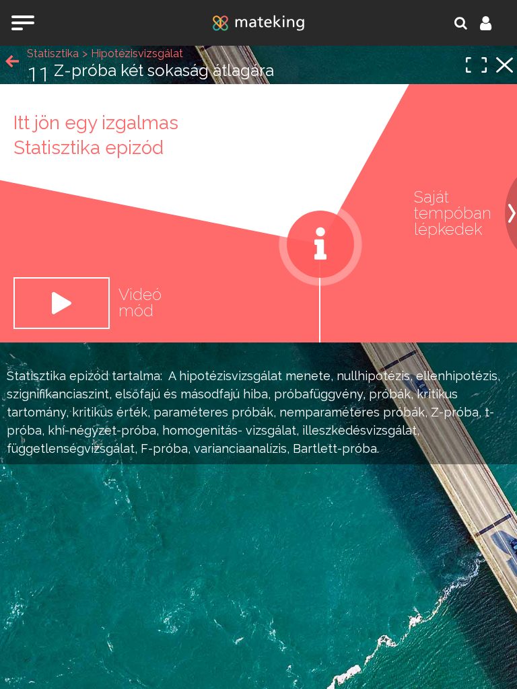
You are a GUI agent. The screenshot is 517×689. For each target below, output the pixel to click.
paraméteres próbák (213, 412)
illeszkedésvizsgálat (359, 430)
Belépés (493, 23)
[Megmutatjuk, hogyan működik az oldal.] (320, 244)
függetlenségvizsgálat (71, 448)
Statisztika (36, 376)
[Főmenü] (23, 23)
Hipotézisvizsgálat (137, 53)
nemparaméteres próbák (352, 412)
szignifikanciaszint (58, 394)
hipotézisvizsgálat (230, 376)
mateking (258, 23)
